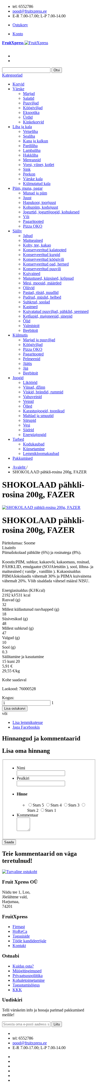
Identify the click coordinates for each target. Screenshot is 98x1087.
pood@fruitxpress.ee (30, 11)
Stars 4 (56, 805)
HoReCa (20, 931)
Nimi (21, 768)
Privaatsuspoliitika (28, 975)
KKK (17, 990)
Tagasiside (21, 936)
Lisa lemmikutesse (28, 722)
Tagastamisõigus (26, 985)
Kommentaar (27, 815)
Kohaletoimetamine (29, 980)
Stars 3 (73, 805)
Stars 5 (38, 805)
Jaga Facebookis (26, 727)
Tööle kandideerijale (29, 941)
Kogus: (8, 697)
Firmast (19, 926)
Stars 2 (32, 810)
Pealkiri (23, 778)
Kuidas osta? (23, 966)
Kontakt (19, 945)
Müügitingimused (27, 971)
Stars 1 (50, 810)
